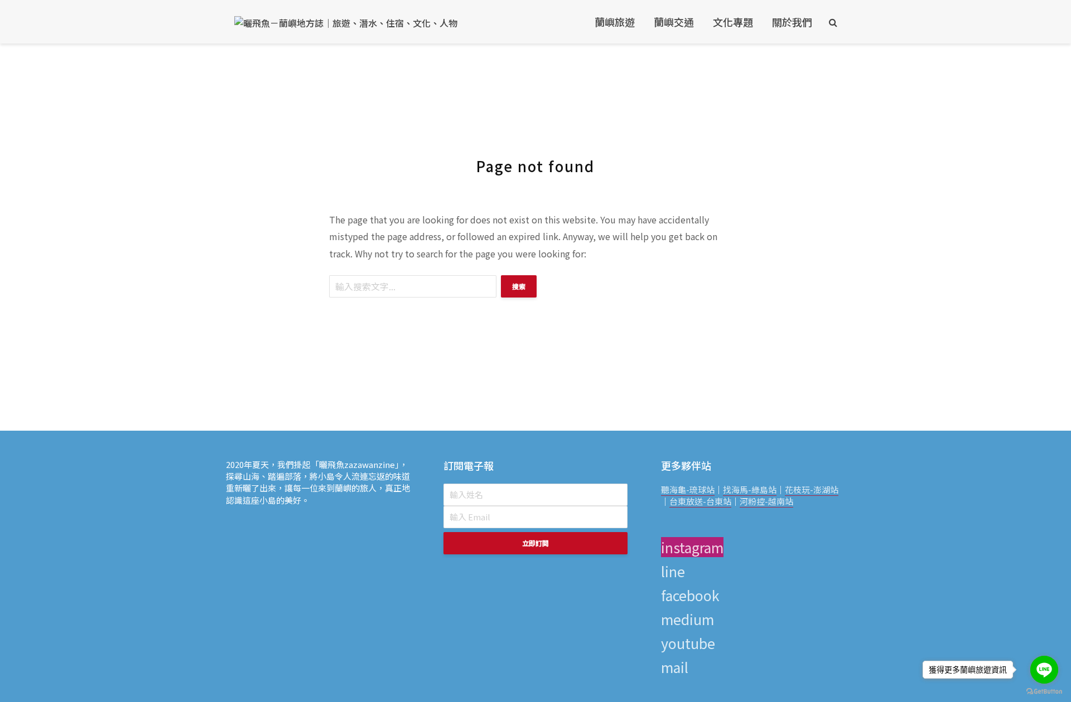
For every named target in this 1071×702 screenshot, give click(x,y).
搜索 (518, 286)
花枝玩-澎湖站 (811, 489)
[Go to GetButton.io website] (1044, 691)
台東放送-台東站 (700, 501)
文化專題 (733, 21)
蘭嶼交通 (674, 21)
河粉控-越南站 (766, 501)
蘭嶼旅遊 (615, 21)
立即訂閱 (535, 543)
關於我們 (792, 21)
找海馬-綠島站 (749, 489)
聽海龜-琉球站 (688, 489)
